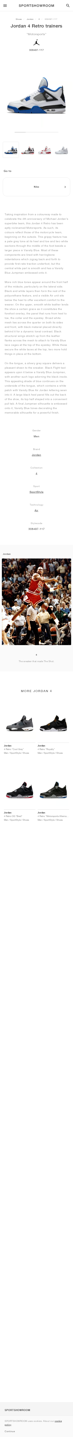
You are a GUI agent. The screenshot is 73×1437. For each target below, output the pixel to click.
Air (36, 510)
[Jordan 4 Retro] (11, 150)
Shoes (19, 19)
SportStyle (37, 491)
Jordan (30, 19)
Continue (10, 1431)
